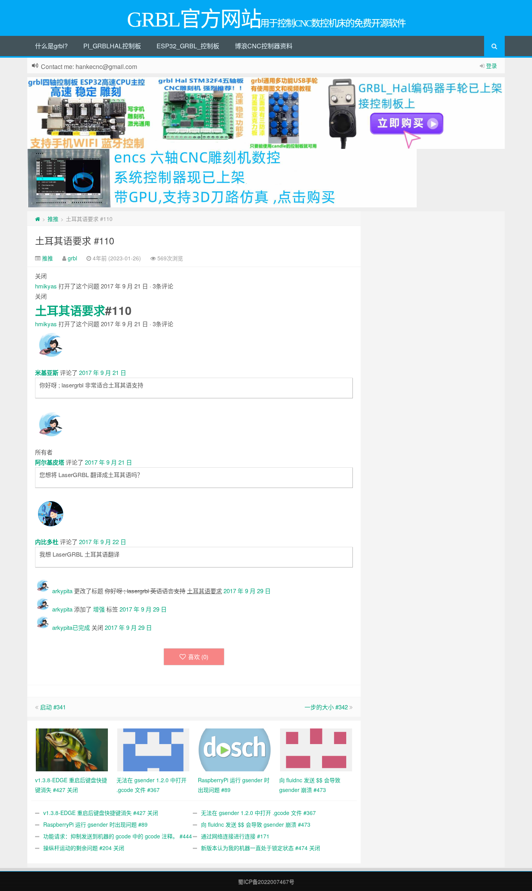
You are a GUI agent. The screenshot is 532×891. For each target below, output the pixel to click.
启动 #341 (53, 707)
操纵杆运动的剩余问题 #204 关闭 (83, 848)
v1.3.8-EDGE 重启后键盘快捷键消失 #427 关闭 (100, 813)
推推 (53, 219)
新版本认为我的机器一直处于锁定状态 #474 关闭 (260, 848)
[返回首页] (37, 219)
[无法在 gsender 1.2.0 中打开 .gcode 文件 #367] (153, 749)
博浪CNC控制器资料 (263, 45)
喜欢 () (198, 656)
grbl (72, 258)
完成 (84, 627)
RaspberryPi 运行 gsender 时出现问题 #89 (95, 824)
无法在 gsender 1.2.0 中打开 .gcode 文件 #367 (258, 813)
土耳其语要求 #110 (74, 240)
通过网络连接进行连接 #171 (235, 836)
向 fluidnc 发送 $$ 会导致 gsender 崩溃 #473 (255, 824)
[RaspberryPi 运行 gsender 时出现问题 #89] (235, 749)
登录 (491, 65)
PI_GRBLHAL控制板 (112, 45)
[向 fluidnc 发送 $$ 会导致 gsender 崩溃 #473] (316, 749)
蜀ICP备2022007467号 (266, 882)
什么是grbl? (51, 45)
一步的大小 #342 (326, 707)
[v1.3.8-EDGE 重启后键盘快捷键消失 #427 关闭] (72, 749)
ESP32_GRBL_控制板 (188, 45)
